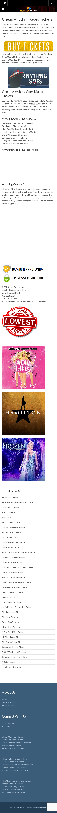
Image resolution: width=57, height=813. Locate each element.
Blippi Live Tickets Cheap (13, 748)
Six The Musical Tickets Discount (16, 742)
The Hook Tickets (10, 617)
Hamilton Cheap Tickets (12, 739)
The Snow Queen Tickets (13, 642)
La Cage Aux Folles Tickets (13, 527)
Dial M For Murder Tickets (13, 572)
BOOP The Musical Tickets (14, 652)
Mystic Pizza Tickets (11, 627)
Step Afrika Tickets (10, 622)
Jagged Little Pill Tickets (12, 784)
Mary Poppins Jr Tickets (12, 592)
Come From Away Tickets (13, 786)
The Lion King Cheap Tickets (14, 759)
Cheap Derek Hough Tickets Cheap (17, 764)
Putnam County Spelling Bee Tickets (18, 502)
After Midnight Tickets (12, 602)
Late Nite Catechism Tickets (14, 587)
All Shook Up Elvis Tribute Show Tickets (19, 552)
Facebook (6, 726)
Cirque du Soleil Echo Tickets (14, 657)
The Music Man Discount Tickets (16, 781)
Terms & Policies (9, 702)
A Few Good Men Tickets (13, 632)
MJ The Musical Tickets (12, 637)
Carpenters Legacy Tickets (14, 647)
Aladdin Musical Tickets (12, 745)
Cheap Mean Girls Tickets (13, 737)
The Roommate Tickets (12, 612)
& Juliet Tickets (9, 662)
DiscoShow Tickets (10, 537)
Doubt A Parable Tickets (12, 562)
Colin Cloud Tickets (10, 507)
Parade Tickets (8, 512)
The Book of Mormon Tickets (14, 789)
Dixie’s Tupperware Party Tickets (16, 582)
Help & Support (8, 723)
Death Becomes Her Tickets (14, 542)
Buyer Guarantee (9, 705)
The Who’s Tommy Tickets (13, 557)
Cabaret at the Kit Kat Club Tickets (17, 567)
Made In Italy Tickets (11, 597)
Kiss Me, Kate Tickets (11, 532)
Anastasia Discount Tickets (14, 792)
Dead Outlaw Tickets (11, 547)
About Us (6, 699)
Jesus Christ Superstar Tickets (15, 770)
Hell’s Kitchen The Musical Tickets (17, 607)
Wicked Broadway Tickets (13, 762)
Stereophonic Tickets (11, 522)
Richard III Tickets (10, 497)
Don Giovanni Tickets (11, 667)
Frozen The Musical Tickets (14, 767)
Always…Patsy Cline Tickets (14, 577)
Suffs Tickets (8, 517)
